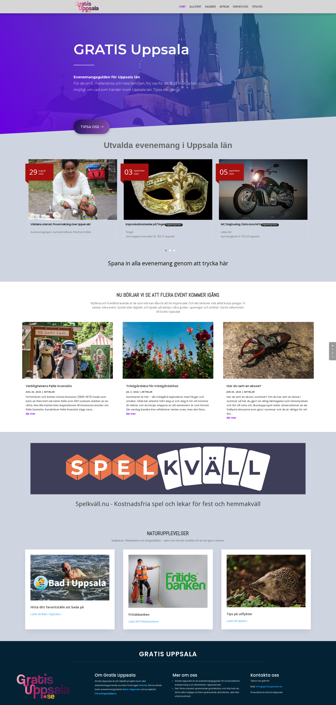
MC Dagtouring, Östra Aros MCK (241, 224)
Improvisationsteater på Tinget (145, 224)
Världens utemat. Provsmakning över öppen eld (60, 224)
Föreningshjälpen (105, 693)
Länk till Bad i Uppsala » (46, 614)
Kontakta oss (240, 6)
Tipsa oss (257, 6)
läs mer (30, 413)
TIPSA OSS (89, 127)
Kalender (210, 6)
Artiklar (224, 6)
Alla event (195, 6)
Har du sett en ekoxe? (244, 386)
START (182, 6)
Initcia (143, 685)
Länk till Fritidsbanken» (143, 621)
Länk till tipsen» (237, 621)
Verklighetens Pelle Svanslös (49, 386)
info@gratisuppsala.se (269, 686)
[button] (164, 250)
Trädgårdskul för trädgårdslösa (152, 386)
